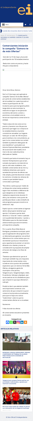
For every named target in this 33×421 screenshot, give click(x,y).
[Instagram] (18, 322)
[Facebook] (7, 322)
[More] (25, 322)
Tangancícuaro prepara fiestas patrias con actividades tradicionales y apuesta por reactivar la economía (16, 381)
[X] (14, 322)
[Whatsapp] (11, 322)
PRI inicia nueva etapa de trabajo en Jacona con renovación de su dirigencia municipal (16, 407)
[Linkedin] (21, 322)
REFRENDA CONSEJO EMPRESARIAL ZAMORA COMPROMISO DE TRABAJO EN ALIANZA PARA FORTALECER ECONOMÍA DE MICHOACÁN (16, 355)
